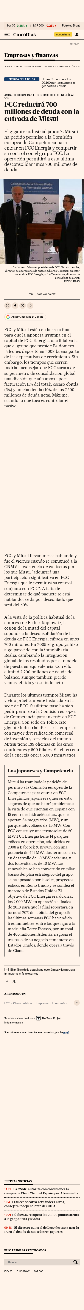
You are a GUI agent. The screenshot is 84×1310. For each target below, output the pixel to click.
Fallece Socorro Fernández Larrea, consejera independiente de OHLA (34, 1204)
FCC (7, 1003)
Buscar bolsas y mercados (25, 1250)
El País (74, 44)
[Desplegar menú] (7, 34)
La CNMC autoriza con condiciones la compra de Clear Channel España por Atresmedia (41, 1191)
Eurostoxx (23, 1271)
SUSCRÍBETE (63, 34)
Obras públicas (22, 1003)
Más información (13, 1022)
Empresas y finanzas (31, 55)
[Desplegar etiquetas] (77, 1003)
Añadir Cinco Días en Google (27, 316)
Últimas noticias (18, 1181)
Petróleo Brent (71, 25)
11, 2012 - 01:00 (42, 294)
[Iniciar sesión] (77, 35)
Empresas (42, 1003)
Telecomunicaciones (28, 66)
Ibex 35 (10, 25)
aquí (65, 1032)
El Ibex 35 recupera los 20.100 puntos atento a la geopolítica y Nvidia (58, 82)
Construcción (66, 66)
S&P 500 (38, 25)
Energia (49, 66)
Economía (58, 1003)
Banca (9, 66)
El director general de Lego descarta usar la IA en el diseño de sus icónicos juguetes (41, 1230)
